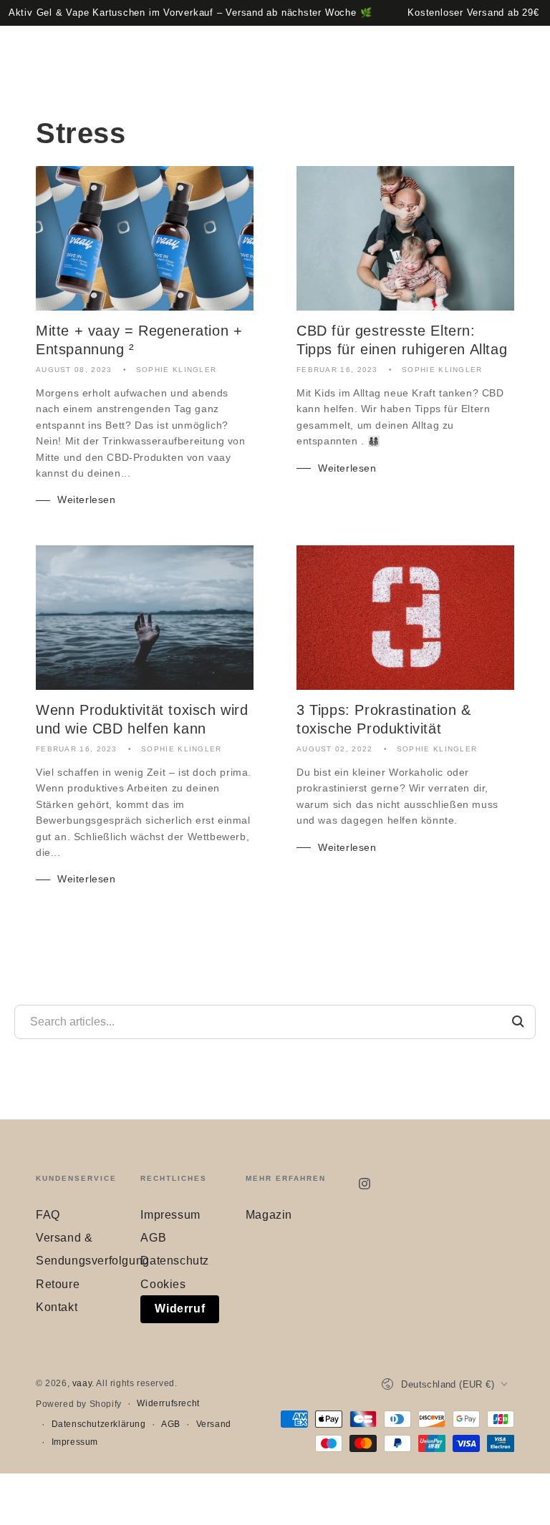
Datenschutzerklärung (99, 1424)
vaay (82, 1383)
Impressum (170, 1215)
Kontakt (56, 1307)
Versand (213, 1424)
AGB (153, 1238)
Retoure (57, 1284)
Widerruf (180, 1308)
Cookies (162, 1284)
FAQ (48, 1215)
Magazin (269, 1215)
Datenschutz (174, 1260)
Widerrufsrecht (168, 1403)
